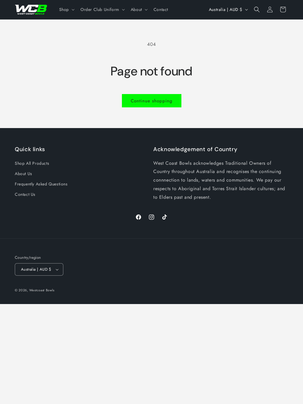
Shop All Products (32, 163)
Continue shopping (152, 101)
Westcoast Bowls (42, 290)
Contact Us (25, 194)
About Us (23, 174)
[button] (66, 9)
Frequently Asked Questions (41, 184)
